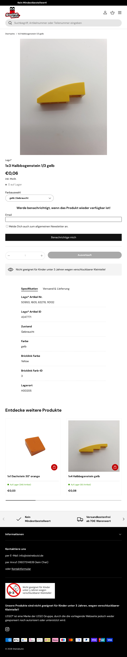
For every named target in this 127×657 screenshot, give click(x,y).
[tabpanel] (63, 344)
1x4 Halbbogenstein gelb (84, 476)
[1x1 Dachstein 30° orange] (33, 446)
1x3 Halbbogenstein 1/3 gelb (31, 34)
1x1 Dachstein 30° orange (23, 476)
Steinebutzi (18, 649)
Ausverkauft (85, 254)
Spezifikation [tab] (29, 288)
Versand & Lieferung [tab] (56, 288)
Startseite (10, 34)
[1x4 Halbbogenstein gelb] (94, 446)
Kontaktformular (21, 569)
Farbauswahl (13, 192)
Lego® (8, 160)
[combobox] (63, 22)
